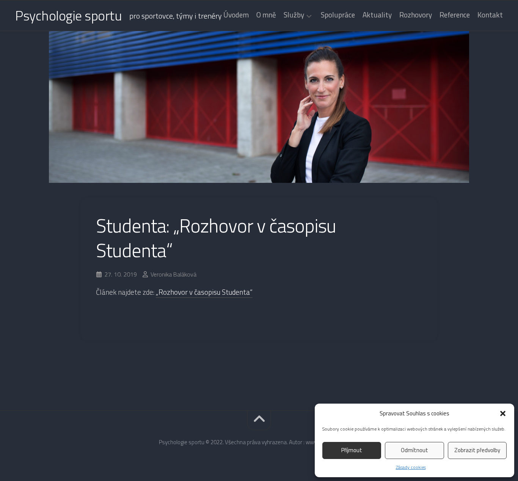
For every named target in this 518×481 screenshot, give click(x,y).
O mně (266, 15)
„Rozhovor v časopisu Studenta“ (204, 291)
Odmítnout (414, 450)
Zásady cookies (411, 467)
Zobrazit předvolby (477, 450)
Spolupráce (338, 15)
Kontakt (490, 15)
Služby (294, 15)
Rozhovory (415, 15)
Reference (455, 15)
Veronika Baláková (173, 274)
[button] (503, 413)
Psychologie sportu (68, 15)
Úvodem (236, 15)
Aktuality (377, 15)
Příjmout (351, 450)
